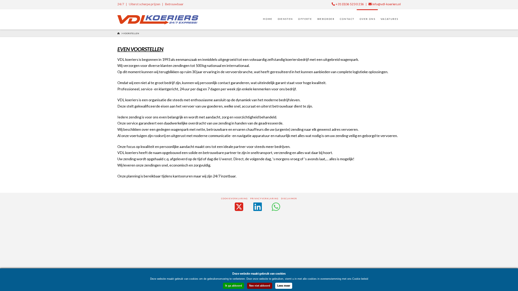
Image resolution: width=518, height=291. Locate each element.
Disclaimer (289, 198)
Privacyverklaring (264, 198)
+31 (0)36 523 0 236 (349, 4)
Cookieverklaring (234, 198)
